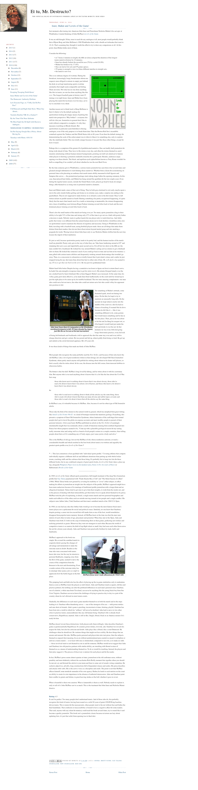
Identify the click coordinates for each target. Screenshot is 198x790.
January (14, 156)
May (13, 142)
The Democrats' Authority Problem (23, 99)
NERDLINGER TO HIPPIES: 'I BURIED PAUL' (27, 128)
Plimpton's (64, 464)
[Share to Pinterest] (60, 761)
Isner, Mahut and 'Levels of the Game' (70, 25)
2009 (11, 160)
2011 (11, 61)
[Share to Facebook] (58, 761)
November (15, 71)
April (13, 145)
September (15, 78)
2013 (11, 54)
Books (97, 761)
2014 (11, 51)
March (13, 149)
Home (88, 772)
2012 (11, 58)
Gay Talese (61, 478)
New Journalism (67, 764)
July (13, 85)
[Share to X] (55, 761)
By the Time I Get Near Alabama (22, 118)
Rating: (52, 696)
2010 (11, 65)
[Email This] (50, 761)
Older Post (122, 772)
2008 (11, 163)
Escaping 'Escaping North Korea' (22, 92)
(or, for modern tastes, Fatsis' (86, 464)
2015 (11, 47)
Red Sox (78, 764)
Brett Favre (106, 761)
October (14, 75)
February (14, 152)
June (13, 89)
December (15, 68)
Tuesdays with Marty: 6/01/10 (21, 137)
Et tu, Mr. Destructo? (46, 11)
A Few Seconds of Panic (105, 464)
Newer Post (53, 772)
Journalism (54, 764)
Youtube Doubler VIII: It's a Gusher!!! (23, 115)
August (14, 82)
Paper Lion (72, 464)
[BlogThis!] (53, 761)
